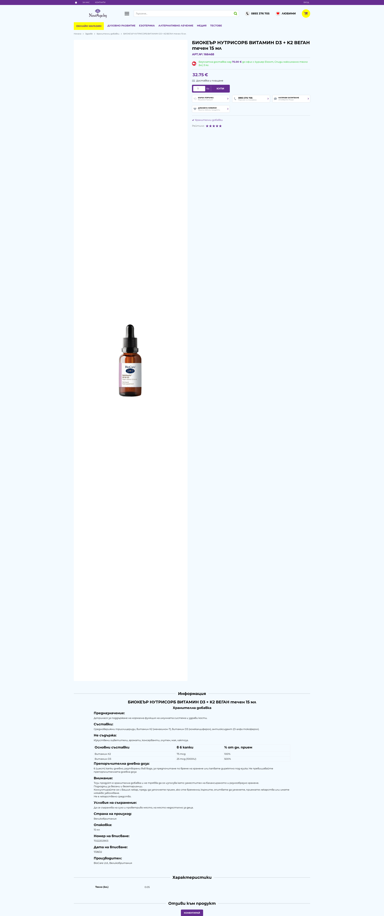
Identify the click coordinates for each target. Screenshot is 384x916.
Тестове (216, 25)
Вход (306, 2)
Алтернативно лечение (175, 25)
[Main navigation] (127, 13)
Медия (202, 25)
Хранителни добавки (108, 33)
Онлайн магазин (88, 26)
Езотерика (147, 25)
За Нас (86, 2)
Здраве (89, 33)
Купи (220, 88)
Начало (77, 33)
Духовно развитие (121, 25)
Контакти (100, 2)
